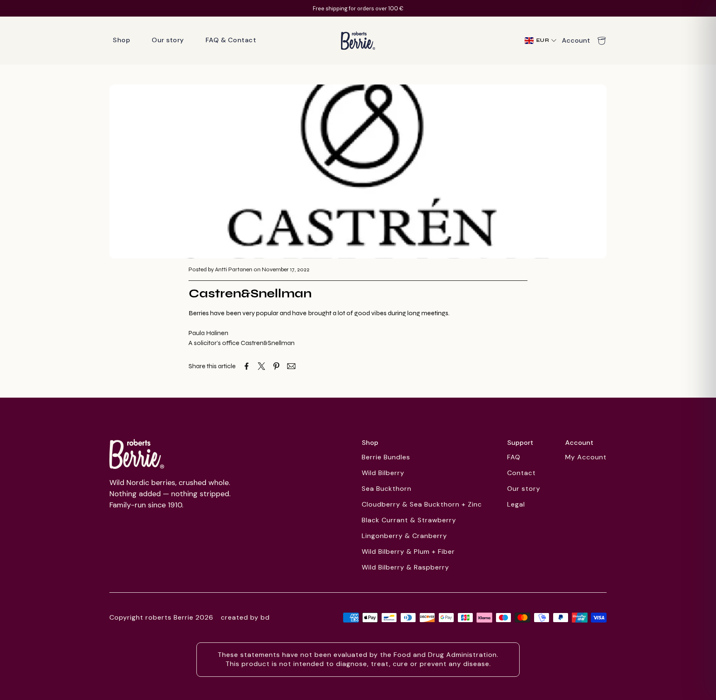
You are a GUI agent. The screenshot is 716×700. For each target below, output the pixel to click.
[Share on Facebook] (246, 366)
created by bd (245, 617)
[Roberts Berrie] (136, 454)
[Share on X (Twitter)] (261, 366)
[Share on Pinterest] (276, 366)
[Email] (291, 366)
